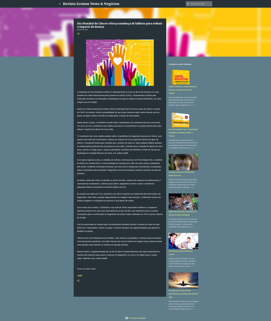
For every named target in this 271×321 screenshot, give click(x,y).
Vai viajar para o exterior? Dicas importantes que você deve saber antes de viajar (183, 294)
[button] (78, 33)
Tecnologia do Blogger (137, 318)
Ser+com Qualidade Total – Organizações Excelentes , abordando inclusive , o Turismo (183, 133)
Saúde (80, 275)
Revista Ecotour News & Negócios (91, 4)
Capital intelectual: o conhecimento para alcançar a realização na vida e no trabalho (183, 90)
